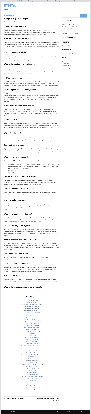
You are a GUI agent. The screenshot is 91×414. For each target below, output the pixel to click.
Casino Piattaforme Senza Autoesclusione (32, 304)
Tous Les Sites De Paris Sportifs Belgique (32, 354)
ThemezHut (84, 411)
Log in (63, 61)
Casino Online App (32, 356)
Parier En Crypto (32, 362)
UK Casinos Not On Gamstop (32, 312)
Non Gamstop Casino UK (32, 339)
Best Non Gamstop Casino (32, 347)
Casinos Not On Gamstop (32, 306)
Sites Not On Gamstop (32, 318)
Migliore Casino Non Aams (32, 329)
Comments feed (66, 65)
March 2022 (65, 45)
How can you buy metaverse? (70, 28)
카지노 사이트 (32, 370)
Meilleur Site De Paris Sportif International (32, 364)
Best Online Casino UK (32, 316)
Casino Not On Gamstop (32, 323)
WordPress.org (66, 68)
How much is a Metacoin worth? (71, 31)
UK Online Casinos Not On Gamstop (32, 314)
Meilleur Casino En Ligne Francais (32, 321)
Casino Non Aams (32, 372)
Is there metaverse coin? (68, 24)
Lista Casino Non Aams (32, 384)
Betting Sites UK (32, 333)
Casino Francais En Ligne (32, 389)
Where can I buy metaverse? (69, 26)
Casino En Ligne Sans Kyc (32, 360)
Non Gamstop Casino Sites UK (32, 331)
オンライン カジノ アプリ (32, 368)
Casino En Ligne (32, 358)
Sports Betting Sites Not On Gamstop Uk (32, 345)
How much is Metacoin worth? (70, 33)
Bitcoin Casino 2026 (32, 378)
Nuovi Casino (32, 380)
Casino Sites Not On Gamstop (32, 310)
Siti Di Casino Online (32, 374)
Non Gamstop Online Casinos (32, 327)
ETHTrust (12, 6)
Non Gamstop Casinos (32, 300)
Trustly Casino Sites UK (32, 343)
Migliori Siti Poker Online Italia (32, 387)
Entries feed (65, 63)
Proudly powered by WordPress (64, 411)
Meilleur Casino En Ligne (32, 353)
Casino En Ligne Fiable (32, 382)
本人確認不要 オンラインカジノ (32, 366)
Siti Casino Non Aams (32, 302)
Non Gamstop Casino (32, 351)
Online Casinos (32, 335)
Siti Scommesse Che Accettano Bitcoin (32, 376)
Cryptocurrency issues (9, 15)
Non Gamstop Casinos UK (32, 341)
